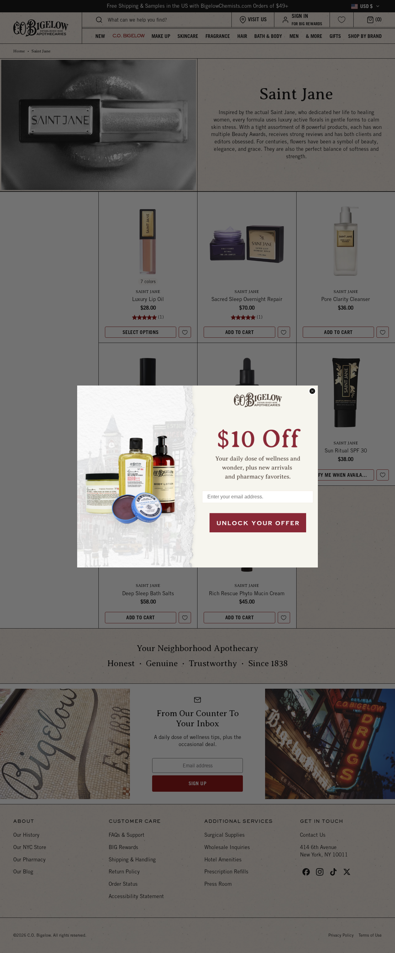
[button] (258, 435)
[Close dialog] (312, 391)
